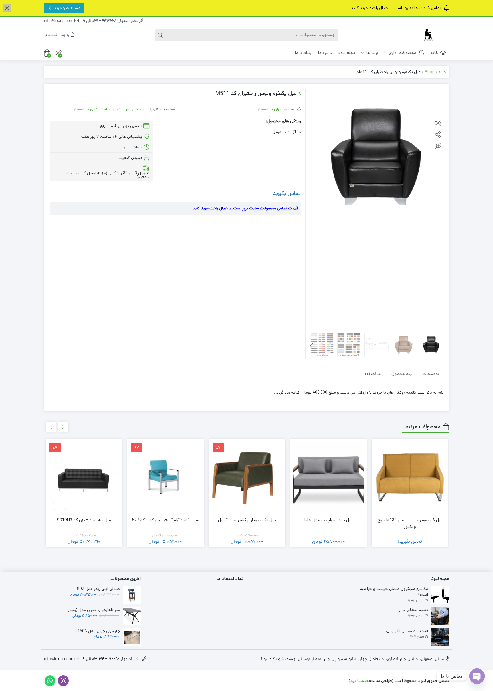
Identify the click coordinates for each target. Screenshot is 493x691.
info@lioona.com (59, 21)
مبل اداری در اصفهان (129, 109)
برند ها (371, 53)
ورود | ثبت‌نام (57, 35)
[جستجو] (160, 35)
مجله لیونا (347, 53)
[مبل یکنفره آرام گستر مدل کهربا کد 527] (165, 477)
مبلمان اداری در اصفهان (91, 109)
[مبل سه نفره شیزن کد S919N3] (84, 477)
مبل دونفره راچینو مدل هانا (328, 520)
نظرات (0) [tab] (373, 374)
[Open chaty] (477, 676)
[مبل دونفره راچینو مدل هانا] (328, 477)
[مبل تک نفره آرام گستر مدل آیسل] (247, 477)
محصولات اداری (402, 53)
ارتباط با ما (303, 53)
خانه (434, 53)
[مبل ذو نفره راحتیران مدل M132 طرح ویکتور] (410, 477)
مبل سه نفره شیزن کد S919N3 (84, 520)
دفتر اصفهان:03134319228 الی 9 (111, 21)
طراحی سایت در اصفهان (326, 681)
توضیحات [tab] (430, 374)
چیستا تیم (359, 681)
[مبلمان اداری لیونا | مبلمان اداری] (426, 35)
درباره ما (325, 53)
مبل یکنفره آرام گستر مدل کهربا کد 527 (165, 520)
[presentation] (312, 346)
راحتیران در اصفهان (271, 109)
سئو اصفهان (291, 681)
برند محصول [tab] (402, 374)
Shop (430, 72)
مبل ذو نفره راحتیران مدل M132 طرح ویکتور (410, 523)
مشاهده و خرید (67, 8)
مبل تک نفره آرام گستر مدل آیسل (247, 520)
